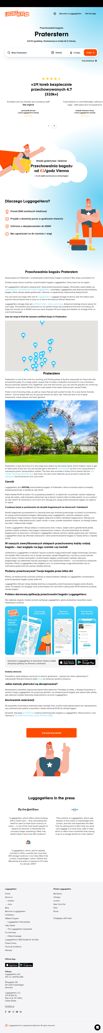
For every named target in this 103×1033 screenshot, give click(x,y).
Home (7, 893)
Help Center (10, 925)
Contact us (9, 1006)
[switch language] (55, 13)
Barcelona (57, 893)
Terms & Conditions (13, 946)
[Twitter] (9, 1011)
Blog (7, 907)
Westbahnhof (27, 473)
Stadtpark (9, 476)
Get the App (90, 13)
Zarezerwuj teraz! (51, 732)
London (56, 900)
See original (28, 104)
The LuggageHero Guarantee (20, 929)
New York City (59, 904)
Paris (55, 907)
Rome (55, 911)
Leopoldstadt (63, 468)
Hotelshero (9, 915)
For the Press (10, 932)
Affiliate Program (12, 918)
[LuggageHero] (17, 16)
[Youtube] (16, 1011)
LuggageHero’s (44, 296)
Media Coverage (14, 936)
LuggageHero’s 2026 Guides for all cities (22, 939)
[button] (49, 343)
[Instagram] (13, 1011)
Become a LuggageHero (70, 13)
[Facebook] (5, 1011)
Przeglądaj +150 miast (62, 918)
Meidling (16, 473)
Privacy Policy (10, 943)
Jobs (10, 904)
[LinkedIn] (20, 1011)
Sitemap (8, 950)
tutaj (40, 678)
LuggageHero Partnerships (19, 922)
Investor (11, 900)
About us (8, 897)
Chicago (56, 897)
